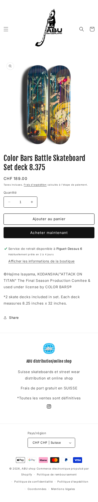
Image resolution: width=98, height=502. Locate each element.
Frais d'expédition (35, 184)
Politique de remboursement (57, 474)
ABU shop (29, 468)
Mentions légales (63, 489)
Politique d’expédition (72, 481)
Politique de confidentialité (33, 481)
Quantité (10, 192)
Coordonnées (37, 489)
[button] (6, 29)
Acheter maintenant (49, 232)
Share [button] (14, 317)
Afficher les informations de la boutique (41, 261)
